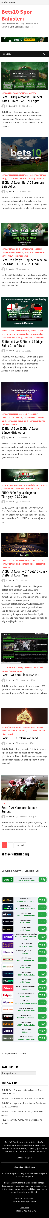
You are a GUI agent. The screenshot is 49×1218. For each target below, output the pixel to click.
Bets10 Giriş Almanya (11, 93)
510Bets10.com (8, 560)
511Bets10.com (22, 560)
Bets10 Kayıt (27, 249)
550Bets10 (13, 175)
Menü (8, 54)
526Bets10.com (15, 485)
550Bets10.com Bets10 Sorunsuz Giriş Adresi (23, 1098)
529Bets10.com (30, 414)
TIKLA (42, 900)
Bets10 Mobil (8, 489)
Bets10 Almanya (29, 93)
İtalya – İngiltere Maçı (18, 256)
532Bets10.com (22, 331)
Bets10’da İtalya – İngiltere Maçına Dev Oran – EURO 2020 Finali (24, 262)
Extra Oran (39, 338)
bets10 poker (29, 727)
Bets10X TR (13, 106)
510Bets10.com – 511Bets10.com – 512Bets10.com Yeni (24, 573)
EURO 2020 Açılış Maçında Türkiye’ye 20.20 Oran (18, 495)
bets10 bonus (16, 671)
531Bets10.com (8, 331)
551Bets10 (23, 175)
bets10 (4, 175)
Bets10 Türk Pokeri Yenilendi (20, 738)
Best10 (4, 334)
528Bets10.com (15, 414)
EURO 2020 (28, 338)
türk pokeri (7, 734)
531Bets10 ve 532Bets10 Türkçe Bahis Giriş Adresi (22, 344)
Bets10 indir (13, 178)
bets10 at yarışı (16, 667)
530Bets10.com (8, 417)
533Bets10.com (37, 331)
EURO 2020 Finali (31, 252)
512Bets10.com (37, 560)
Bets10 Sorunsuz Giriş (11, 338)
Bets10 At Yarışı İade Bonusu (20, 675)
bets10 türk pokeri (36, 730)
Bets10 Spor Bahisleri (16, 15)
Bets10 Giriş (14, 249)
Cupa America (17, 252)
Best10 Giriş (29, 485)
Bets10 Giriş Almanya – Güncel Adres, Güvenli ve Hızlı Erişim (21, 99)
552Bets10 (34, 175)
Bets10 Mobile (28, 564)
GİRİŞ (42, 879)
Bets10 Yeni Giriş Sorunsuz (32, 178)
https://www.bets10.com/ (14, 1053)
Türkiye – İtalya (33, 489)
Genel (14, 424)
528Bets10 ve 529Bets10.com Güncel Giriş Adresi (20, 430)
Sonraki (20, 845)
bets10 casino (23, 334)
